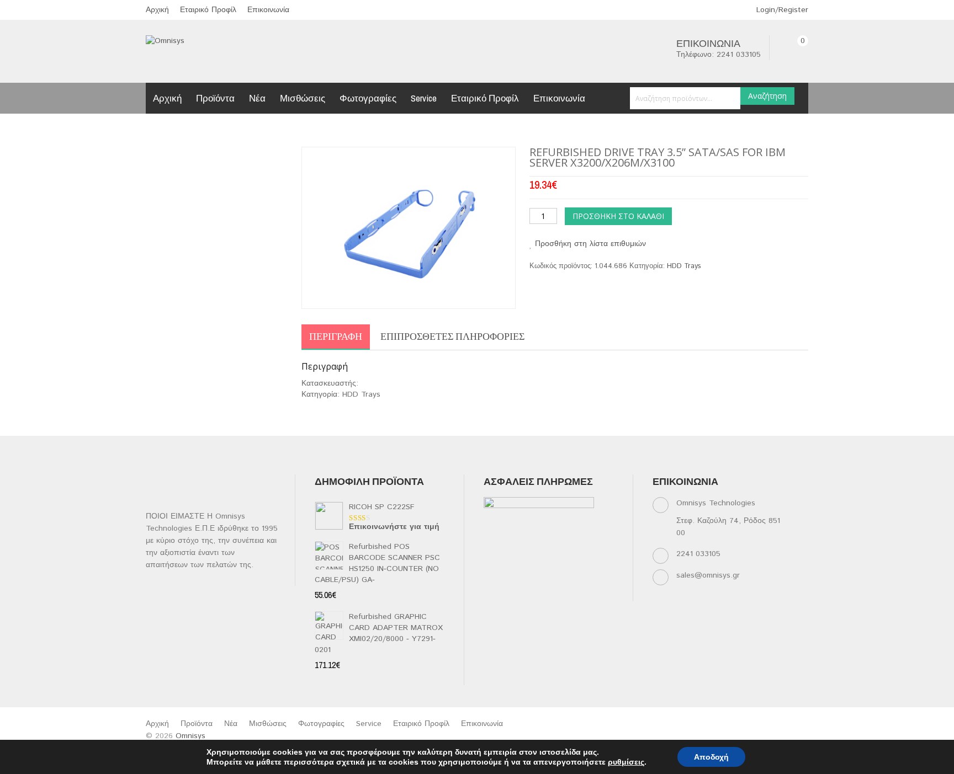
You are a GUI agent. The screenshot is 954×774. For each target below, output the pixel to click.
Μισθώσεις (302, 98)
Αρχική (157, 9)
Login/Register (781, 9)
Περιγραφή (335, 336)
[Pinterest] (598, 581)
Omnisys (190, 735)
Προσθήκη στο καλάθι (618, 216)
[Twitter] (512, 581)
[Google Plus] (512, 594)
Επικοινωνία (268, 9)
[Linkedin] (534, 581)
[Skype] (491, 594)
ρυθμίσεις (626, 761)
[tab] (335, 337)
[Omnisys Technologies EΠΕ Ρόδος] (165, 40)
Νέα (257, 98)
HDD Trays (684, 266)
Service (424, 98)
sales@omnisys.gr (708, 575)
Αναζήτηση (767, 95)
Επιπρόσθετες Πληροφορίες (452, 336)
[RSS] (555, 581)
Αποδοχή (711, 756)
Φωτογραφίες (368, 98)
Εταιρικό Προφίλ (208, 9)
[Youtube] (577, 581)
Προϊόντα (215, 98)
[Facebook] (491, 581)
